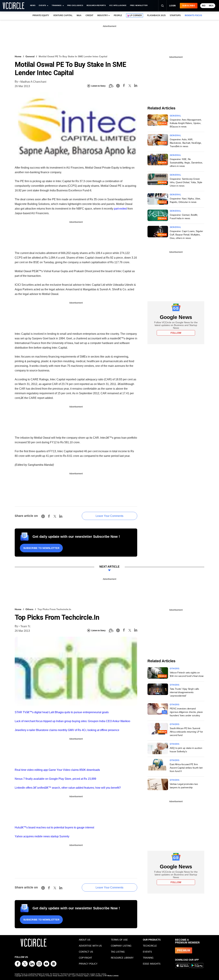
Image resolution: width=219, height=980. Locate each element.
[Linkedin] (135, 86)
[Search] (162, 5)
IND (203, 5)
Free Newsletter (139, 5)
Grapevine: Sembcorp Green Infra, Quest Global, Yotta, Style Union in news (186, 182)
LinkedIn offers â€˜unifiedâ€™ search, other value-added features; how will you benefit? (68, 787)
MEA (211, 5)
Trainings (56, 5)
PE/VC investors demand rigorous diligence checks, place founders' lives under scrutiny (186, 712)
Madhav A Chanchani (33, 81)
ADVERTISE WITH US (90, 946)
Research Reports (96, 5)
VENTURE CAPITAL (62, 15)
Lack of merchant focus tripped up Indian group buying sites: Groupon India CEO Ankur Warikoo (72, 721)
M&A (79, 15)
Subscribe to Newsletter (41, 548)
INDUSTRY (102, 15)
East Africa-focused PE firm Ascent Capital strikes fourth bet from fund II (186, 768)
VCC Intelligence (118, 5)
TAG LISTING (118, 952)
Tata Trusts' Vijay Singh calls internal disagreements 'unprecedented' (184, 692)
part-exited (120, 208)
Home (18, 56)
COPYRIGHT (85, 958)
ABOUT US (84, 940)
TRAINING (148, 958)
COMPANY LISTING (121, 946)
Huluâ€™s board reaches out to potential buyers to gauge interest (54, 827)
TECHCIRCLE (150, 946)
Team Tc (25, 626)
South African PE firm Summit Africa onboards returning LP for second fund (186, 732)
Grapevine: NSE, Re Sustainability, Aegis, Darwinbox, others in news (186, 162)
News (32, 5)
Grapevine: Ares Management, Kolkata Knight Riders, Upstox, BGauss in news (186, 123)
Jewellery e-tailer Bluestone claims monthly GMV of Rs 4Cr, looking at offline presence (67, 730)
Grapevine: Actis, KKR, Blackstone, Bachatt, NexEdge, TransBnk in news (186, 143)
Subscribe (188, 5)
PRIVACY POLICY (88, 964)
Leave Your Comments (109, 515)
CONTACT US (86, 952)
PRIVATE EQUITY (41, 15)
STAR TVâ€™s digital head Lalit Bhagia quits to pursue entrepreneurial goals (62, 712)
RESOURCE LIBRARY (122, 958)
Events (42, 5)
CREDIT (89, 15)
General (30, 56)
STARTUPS (175, 15)
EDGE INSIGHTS (151, 964)
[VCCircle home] (13, 5)
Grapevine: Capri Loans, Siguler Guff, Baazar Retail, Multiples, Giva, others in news (186, 234)
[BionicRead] (111, 86)
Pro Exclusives (75, 5)
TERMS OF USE (119, 940)
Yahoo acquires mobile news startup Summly (42, 836)
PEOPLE (118, 15)
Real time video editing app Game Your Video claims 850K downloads (57, 769)
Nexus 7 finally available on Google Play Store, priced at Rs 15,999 (55, 778)
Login (172, 5)
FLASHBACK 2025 (156, 15)
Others (29, 609)
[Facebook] (123, 86)
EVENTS (147, 952)
